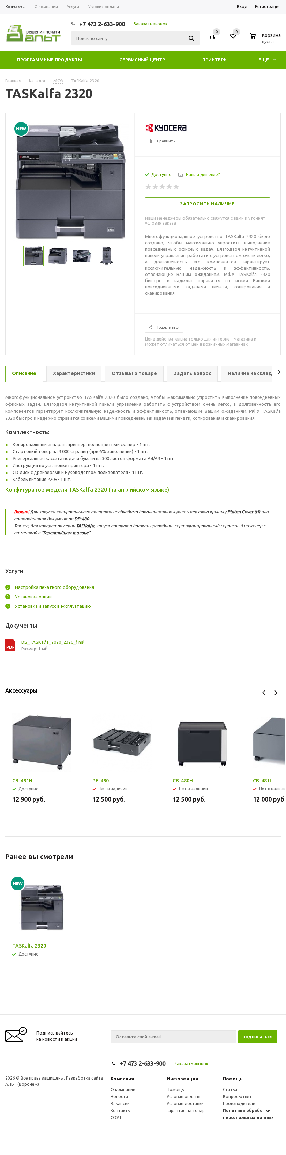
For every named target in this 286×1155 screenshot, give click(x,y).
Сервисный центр (142, 59)
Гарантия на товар (186, 1110)
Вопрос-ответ (237, 1096)
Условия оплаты (183, 1096)
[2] (155, 186)
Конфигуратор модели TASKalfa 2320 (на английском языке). (88, 490)
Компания (122, 1078)
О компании (123, 1089)
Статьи (230, 1089)
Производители (239, 1103)
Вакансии (120, 1103)
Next (276, 693)
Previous (264, 693)
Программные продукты (49, 59)
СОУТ (116, 1117)
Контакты (121, 1110)
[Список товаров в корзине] (266, 40)
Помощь (233, 1078)
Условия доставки (185, 1103)
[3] (162, 186)
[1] (148, 186)
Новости (119, 1096)
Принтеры (215, 59)
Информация (182, 1078)
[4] (169, 186)
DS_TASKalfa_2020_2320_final (44, 641)
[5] (176, 186)
